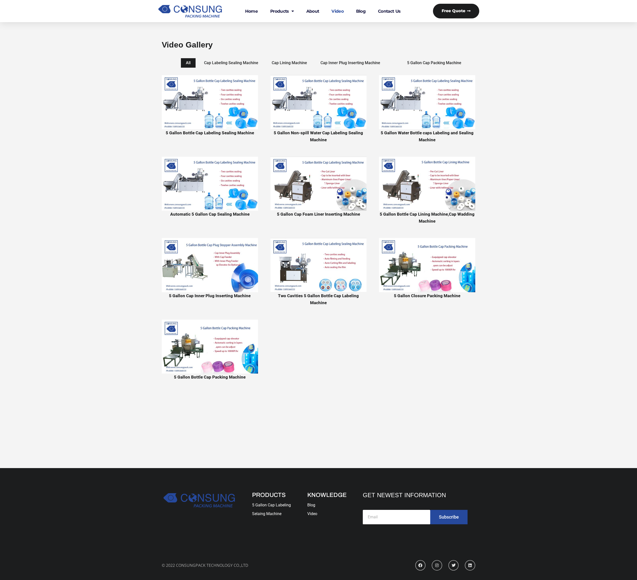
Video (337, 11)
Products (279, 11)
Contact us (389, 11)
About (312, 11)
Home (251, 11)
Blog (361, 11)
